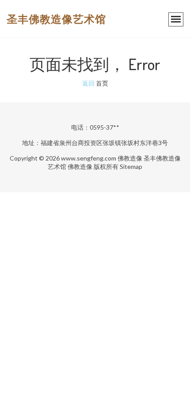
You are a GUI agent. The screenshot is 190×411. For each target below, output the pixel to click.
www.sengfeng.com (88, 158)
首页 (102, 83)
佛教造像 (130, 158)
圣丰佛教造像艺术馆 (56, 19)
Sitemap (131, 166)
